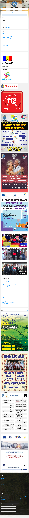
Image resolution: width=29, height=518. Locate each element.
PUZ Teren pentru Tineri (5, 282)
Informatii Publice (8, 27)
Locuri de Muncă (3, 46)
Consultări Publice (4, 289)
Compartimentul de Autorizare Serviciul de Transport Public (8, 304)
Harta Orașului (3, 47)
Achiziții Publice (3, 298)
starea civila (19, 498)
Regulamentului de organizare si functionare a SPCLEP (8, 302)
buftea (9, 495)
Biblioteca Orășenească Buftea (5, 303)
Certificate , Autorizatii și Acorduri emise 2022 (7, 285)
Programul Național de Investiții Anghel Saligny (7, 38)
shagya (10, 498)
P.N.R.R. (3, 33)
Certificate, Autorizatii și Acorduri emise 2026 (7, 288)
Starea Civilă (3, 300)
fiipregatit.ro (2, 484)
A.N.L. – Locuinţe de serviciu (5, 45)
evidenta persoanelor (18, 496)
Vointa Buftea (22, 498)
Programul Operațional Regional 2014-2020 (7, 34)
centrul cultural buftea (18, 495)
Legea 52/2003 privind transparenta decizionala (11, 12)
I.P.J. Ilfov (2, 479)
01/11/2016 (4, 27)
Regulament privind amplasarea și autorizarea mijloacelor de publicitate (10, 284)
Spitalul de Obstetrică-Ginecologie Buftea (5, 483)
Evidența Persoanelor (4, 301)
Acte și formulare (4, 280)
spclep (16, 498)
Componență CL (26, 486)
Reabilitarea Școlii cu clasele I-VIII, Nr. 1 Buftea (7, 37)
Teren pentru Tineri (4, 44)
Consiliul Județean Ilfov (3, 477)
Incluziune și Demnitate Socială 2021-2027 (7, 36)
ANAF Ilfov (2, 480)
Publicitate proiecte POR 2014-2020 (5, 39)
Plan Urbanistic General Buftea (5, 281)
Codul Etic (3, 297)
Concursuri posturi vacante (5, 296)
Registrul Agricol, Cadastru (5, 290)
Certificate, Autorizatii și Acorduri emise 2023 (7, 286)
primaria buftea (12, 497)
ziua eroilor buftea (4, 499)
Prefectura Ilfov (2, 478)
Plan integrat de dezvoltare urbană (6, 35)
